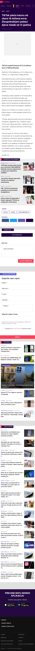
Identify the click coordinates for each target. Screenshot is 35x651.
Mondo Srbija (6, 623)
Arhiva (20, 641)
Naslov (4, 283)
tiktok (5, 212)
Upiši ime (4, 243)
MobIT (3, 11)
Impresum (3, 637)
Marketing (21, 634)
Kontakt (20, 637)
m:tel (6, 648)
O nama (3, 634)
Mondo (4, 620)
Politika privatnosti (7, 644)
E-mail (4, 294)
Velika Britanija (23, 212)
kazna (13, 212)
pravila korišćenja (17, 328)
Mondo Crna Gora (8, 626)
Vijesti (7, 11)
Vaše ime (5, 288)
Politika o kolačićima (7, 641)
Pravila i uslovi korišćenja (26, 644)
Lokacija (5, 300)
